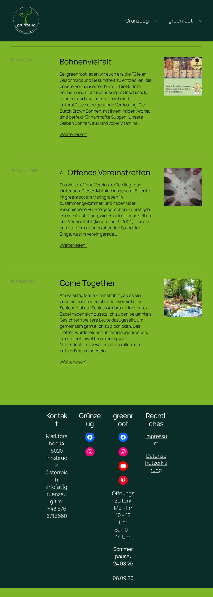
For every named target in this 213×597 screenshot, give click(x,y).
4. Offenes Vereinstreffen (105, 172)
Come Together (88, 283)
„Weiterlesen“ (73, 134)
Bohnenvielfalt (86, 61)
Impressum (156, 440)
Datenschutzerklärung (156, 463)
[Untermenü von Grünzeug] (156, 20)
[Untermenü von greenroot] (200, 20)
